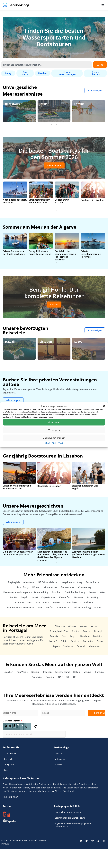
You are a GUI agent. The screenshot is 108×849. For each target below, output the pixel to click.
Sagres (56, 646)
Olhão (64, 641)
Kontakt (58, 764)
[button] (103, 406)
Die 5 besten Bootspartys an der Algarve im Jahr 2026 (18, 553)
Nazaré (53, 641)
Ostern (92, 592)
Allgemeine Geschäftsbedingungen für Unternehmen (73, 825)
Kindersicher (50, 587)
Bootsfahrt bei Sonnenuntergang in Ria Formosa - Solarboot (65, 255)
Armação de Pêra (59, 631)
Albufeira (60, 626)
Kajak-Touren (48, 597)
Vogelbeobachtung (72, 582)
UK (67, 677)
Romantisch (42, 602)
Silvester (78, 597)
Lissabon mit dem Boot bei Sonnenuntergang (17, 487)
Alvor (94, 626)
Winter (98, 607)
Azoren (86, 631)
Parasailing (92, 597)
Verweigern (54, 430)
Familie (45, 104)
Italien (76, 672)
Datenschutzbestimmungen (68, 812)
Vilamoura (94, 646)
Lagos (44, 341)
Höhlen (36, 587)
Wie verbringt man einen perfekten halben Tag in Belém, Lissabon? (88, 554)
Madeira (97, 636)
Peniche (75, 641)
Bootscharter (93, 582)
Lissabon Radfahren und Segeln (85, 487)
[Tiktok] (98, 840)
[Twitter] (86, 840)
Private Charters (24, 602)
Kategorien (9, 764)
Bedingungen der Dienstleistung (70, 817)
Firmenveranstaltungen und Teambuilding (25, 592)
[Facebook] (80, 840)
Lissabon (11, 341)
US (74, 677)
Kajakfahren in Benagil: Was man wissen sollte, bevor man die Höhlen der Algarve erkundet (53, 556)
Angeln (24, 597)
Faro (63, 636)
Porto (100, 641)
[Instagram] (104, 840)
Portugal (99, 672)
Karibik (35, 672)
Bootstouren (68, 587)
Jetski (9, 104)
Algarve (79, 341)
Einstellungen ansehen (54, 437)
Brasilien (8, 672)
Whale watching (82, 607)
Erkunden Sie (10, 753)
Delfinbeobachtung (75, 592)
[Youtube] (92, 840)
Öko (77, 104)
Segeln (56, 602)
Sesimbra (68, 646)
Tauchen (56, 592)
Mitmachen (60, 759)
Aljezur (84, 626)
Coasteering (84, 587)
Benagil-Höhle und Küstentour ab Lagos (40, 253)
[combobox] (46, 64)
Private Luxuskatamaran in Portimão (91, 254)
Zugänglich (14, 582)
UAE (60, 677)
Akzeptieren (54, 422)
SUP (40, 607)
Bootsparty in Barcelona (62, 201)
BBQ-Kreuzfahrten (48, 582)
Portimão (88, 641)
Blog (6, 770)
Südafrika (37, 677)
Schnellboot (86, 602)
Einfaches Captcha (12, 721)
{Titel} (47, 443)
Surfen (49, 607)
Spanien (50, 677)
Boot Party (23, 587)
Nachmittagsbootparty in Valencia (15, 201)
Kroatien (47, 672)
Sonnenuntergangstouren (20, 607)
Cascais (54, 636)
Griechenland (62, 672)
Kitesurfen (64, 597)
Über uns (59, 753)
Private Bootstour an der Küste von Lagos (14, 253)
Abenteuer (29, 582)
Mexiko (87, 672)
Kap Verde (22, 672)
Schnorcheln (70, 602)
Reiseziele (8, 759)
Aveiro (75, 631)
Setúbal (81, 646)
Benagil (98, 631)
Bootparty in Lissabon (92, 200)
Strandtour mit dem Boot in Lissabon (39, 201)
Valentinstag (63, 607)
